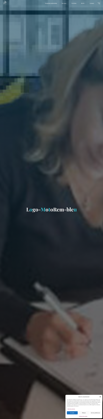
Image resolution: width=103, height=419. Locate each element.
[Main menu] (99, 3)
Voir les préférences (95, 412)
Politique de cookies (83, 416)
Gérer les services (71, 408)
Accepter (72, 412)
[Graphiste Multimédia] (7, 3)
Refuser (84, 412)
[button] (100, 396)
